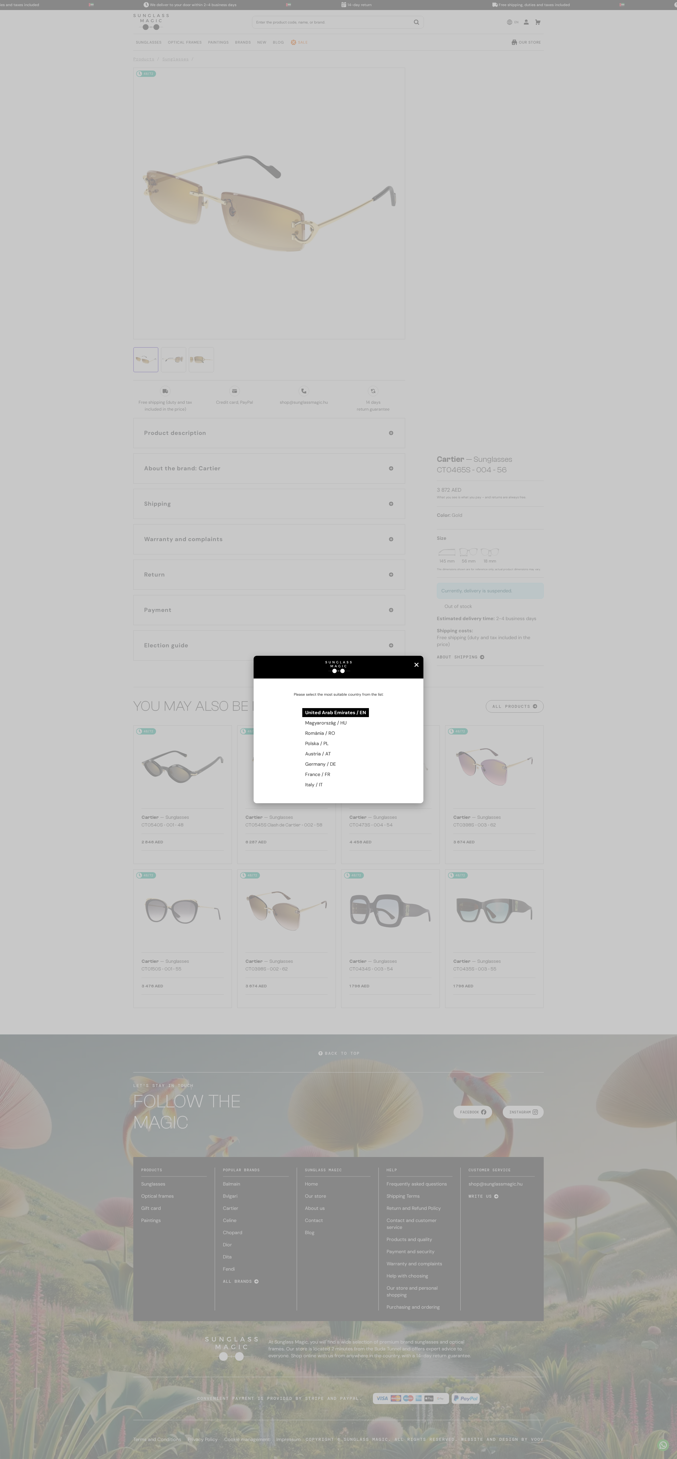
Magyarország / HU (326, 723)
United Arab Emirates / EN (335, 712)
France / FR (317, 774)
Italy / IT (314, 785)
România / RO (320, 733)
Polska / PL (316, 743)
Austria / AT (318, 754)
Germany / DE (320, 764)
